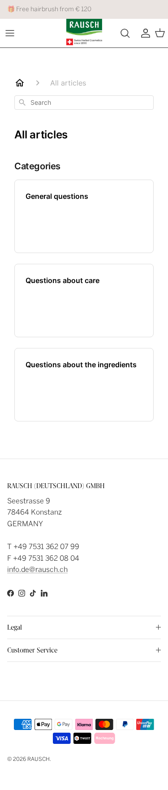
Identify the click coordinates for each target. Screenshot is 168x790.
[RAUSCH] (84, 32)
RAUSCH (38, 759)
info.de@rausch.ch (37, 569)
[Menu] (10, 33)
